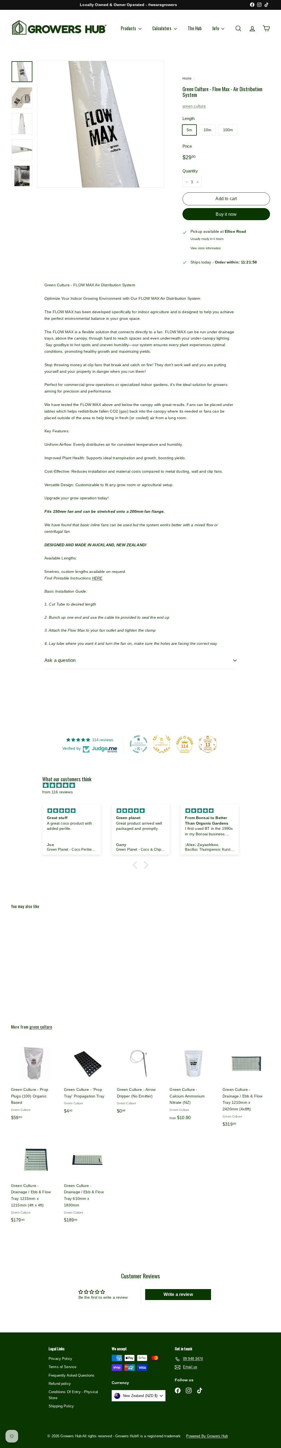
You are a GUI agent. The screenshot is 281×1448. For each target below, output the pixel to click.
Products (129, 28)
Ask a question (59, 660)
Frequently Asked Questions (72, 1375)
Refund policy (60, 1384)
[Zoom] (100, 124)
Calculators (162, 28)
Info (216, 28)
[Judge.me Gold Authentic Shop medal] (161, 744)
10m (207, 130)
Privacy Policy (60, 1359)
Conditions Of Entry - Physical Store (73, 1395)
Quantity (190, 171)
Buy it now (226, 214)
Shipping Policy (61, 1406)
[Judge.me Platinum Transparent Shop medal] (138, 744)
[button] (136, 865)
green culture (194, 106)
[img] (143, 785)
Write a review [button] (178, 1294)
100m (228, 130)
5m (189, 130)
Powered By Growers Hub (207, 1436)
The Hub (194, 28)
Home (187, 78)
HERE (97, 578)
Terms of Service (62, 1367)
